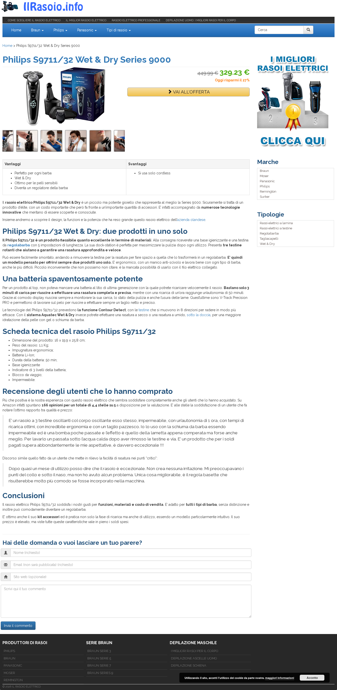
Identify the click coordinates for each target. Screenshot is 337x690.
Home (16, 30)
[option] (76, 141)
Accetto (312, 677)
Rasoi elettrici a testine (276, 228)
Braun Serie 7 (99, 665)
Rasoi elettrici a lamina (276, 223)
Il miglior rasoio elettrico (86, 20)
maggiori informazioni (279, 678)
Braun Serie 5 (99, 658)
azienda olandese (191, 220)
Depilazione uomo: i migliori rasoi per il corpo (201, 20)
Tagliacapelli (269, 238)
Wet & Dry (267, 244)
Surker (265, 197)
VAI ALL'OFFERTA (191, 91)
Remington (268, 191)
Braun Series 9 (100, 673)
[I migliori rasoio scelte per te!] (296, 101)
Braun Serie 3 (99, 651)
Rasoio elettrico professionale (136, 20)
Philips (59, 30)
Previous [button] (4, 140)
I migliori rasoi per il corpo (194, 651)
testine (144, 310)
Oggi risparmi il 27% (232, 80)
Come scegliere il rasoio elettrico (34, 20)
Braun (36, 30)
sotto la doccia (198, 315)
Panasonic (85, 30)
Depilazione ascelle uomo (194, 658)
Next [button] (122, 140)
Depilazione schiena (188, 665)
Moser (264, 176)
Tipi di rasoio (117, 30)
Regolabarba (269, 233)
